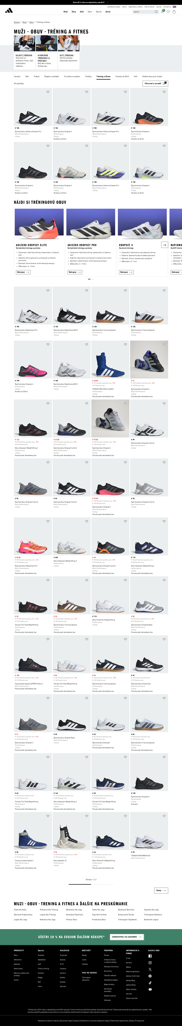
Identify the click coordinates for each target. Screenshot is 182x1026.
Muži (66, 12)
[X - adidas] (158, 969)
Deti (82, 12)
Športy (99, 12)
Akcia (107, 12)
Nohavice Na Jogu (47, 920)
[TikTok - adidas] (158, 983)
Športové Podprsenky (23, 915)
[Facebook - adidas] (158, 956)
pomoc (124, 7)
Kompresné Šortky (126, 915)
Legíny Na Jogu (20, 920)
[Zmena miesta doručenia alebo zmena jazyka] (174, 7)
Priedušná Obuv (99, 920)
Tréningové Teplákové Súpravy (127, 920)
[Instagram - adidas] (158, 963)
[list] (91, 77)
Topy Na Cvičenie (99, 915)
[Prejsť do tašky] (174, 12)
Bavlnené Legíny (151, 920)
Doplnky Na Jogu (151, 910)
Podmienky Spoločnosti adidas (122, 1021)
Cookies (76, 1021)
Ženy (74, 12)
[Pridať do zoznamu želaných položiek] (48, 92)
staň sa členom (149, 7)
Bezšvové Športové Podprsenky (126, 910)
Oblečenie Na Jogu (74, 910)
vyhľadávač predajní (113, 7)
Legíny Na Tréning (48, 915)
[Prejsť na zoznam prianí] (168, 12)
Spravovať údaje (66, 1021)
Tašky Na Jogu (98, 910)
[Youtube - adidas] (158, 989)
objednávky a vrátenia (136, 7)
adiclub (158, 7)
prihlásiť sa (167, 7)
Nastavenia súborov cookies (48, 1021)
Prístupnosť (139, 1021)
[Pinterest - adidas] (158, 976)
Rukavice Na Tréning (49, 910)
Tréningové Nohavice (153, 915)
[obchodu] (9, 11)
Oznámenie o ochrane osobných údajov (94, 1021)
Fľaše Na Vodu (20, 910)
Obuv (90, 12)
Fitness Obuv (71, 920)
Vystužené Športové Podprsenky (74, 915)
